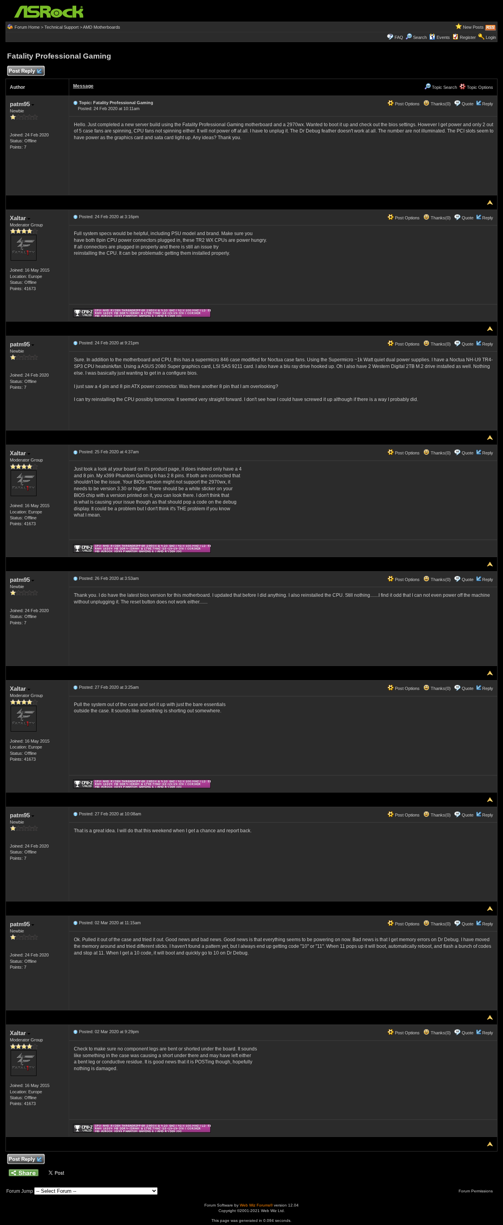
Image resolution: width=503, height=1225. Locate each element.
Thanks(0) (440, 103)
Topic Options (479, 87)
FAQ (399, 37)
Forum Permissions (476, 1191)
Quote (468, 103)
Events (443, 37)
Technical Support (61, 27)
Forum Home (27, 27)
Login (491, 37)
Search (420, 37)
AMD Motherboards (101, 27)
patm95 (20, 104)
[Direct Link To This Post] (75, 102)
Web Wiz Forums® (256, 1205)
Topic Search (444, 87)
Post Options (407, 103)
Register (468, 37)
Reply (487, 103)
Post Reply (22, 71)
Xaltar (19, 218)
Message (83, 86)
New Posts (473, 27)
